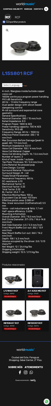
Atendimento (34, 367)
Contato (38, 9)
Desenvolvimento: (22, 380)
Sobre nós (15, 367)
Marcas (28, 9)
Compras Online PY (13, 9)
